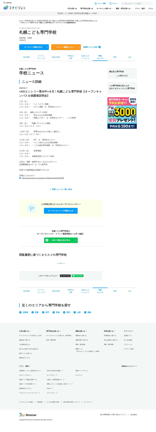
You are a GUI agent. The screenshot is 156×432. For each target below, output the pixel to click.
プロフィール (128, 344)
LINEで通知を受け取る (61, 240)
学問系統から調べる (110, 335)
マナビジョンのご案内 (26, 402)
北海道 (25, 312)
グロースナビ (51, 393)
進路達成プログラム (25, 388)
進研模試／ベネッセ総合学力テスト (30, 370)
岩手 (47, 312)
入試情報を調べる (24, 344)
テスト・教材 (140, 8)
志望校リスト (128, 335)
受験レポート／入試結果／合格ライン (58, 384)
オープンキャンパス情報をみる (61, 211)
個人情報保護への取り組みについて (113, 414)
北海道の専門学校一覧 (44, 20)
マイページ (128, 331)
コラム (150, 8)
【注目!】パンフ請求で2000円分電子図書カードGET (77, 13)
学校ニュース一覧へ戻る (62, 189)
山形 (79, 312)
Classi (49, 388)
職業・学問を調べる (123, 8)
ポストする (66, 276)
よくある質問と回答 (53, 402)
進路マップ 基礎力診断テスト (28, 379)
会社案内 (133, 415)
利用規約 (40, 402)
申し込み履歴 (128, 340)
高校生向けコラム (24, 358)
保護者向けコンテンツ (128, 366)
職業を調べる (80, 331)
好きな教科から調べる (111, 340)
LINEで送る (79, 276)
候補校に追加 (90, 47)
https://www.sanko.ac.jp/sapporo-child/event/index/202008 (43, 178)
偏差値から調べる (24, 340)
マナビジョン (14, 7)
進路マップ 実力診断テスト (27, 384)
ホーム (21, 20)
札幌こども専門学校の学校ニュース (86, 20)
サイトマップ (88, 402)
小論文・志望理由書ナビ (54, 379)
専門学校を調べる (86, 8)
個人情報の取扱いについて (71, 402)
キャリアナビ (51, 375)
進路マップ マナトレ (81, 370)
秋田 (68, 312)
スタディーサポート (25, 375)
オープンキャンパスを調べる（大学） (30, 335)
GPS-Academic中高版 (53, 370)
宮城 (58, 312)
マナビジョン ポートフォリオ (28, 393)
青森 (37, 312)
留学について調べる (25, 353)
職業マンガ (88, 350)
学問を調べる (109, 331)
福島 (89, 312)
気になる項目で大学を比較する (28, 349)
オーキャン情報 (33, 47)
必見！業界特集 (51, 340)
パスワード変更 (129, 349)
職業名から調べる (81, 335)
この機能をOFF (122, 75)
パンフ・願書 (65, 47)
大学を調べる (72, 8)
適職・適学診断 (80, 344)
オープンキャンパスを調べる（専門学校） (59, 335)
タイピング (78, 375)
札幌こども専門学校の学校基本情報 (63, 20)
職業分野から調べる (82, 340)
